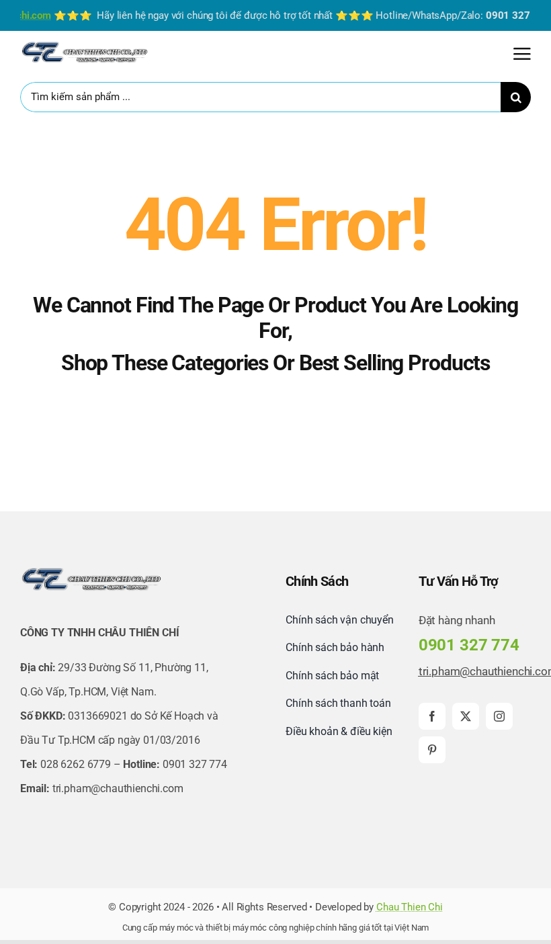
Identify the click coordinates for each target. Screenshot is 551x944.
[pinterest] (432, 749)
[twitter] (465, 716)
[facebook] (432, 716)
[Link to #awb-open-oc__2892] (522, 54)
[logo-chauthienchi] (84, 44)
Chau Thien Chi (409, 907)
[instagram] (499, 716)
